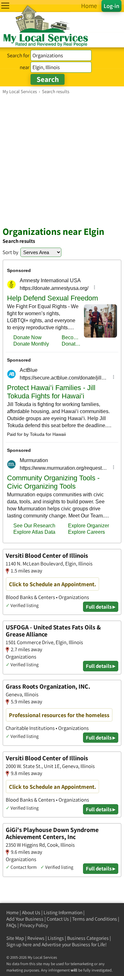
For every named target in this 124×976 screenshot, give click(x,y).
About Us (31, 912)
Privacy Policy (34, 925)
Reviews (36, 938)
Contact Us (58, 919)
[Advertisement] (62, 160)
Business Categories (88, 938)
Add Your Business (25, 919)
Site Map (15, 938)
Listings (56, 938)
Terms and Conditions (94, 919)
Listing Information (63, 912)
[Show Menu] (5, 6)
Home (12, 912)
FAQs (11, 925)
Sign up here (19, 944)
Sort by (10, 252)
